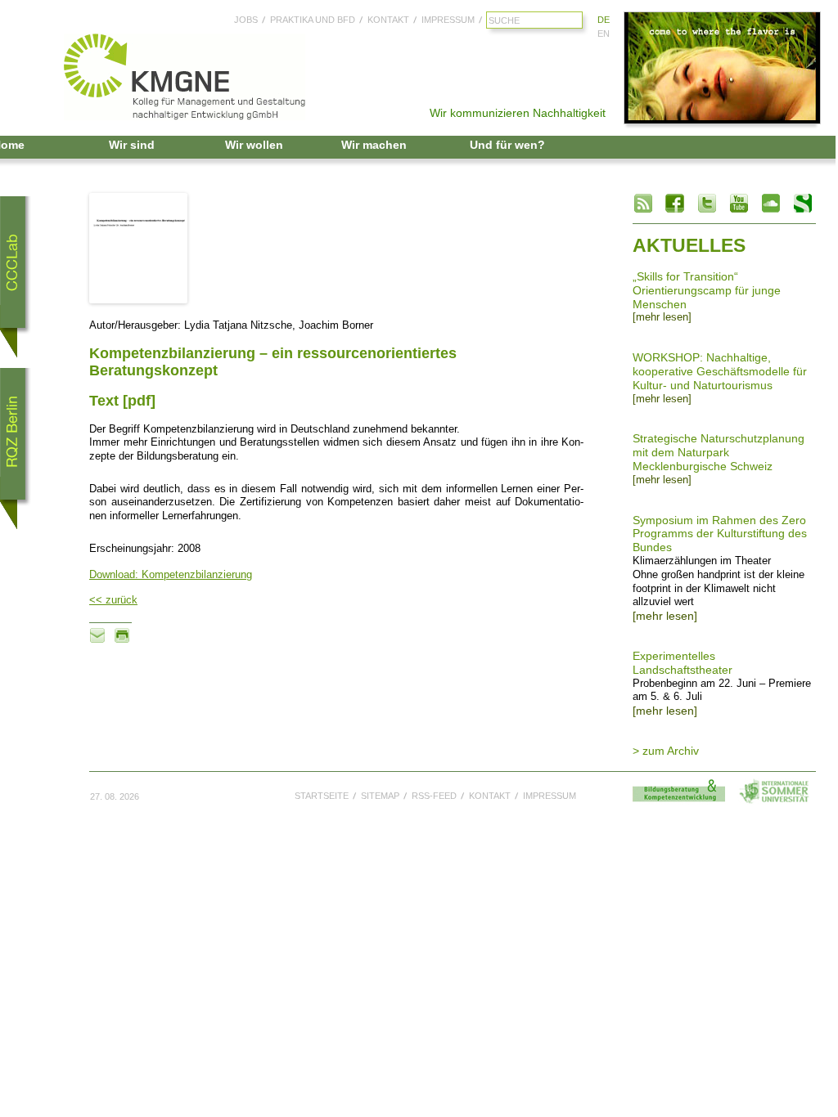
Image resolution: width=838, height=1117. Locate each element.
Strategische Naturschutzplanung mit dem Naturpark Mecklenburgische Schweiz (718, 452)
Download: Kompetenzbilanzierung (170, 575)
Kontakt (388, 20)
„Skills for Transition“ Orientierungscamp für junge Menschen (707, 290)
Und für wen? (507, 144)
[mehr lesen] (662, 317)
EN (603, 33)
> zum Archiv (666, 750)
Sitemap (380, 796)
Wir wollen (254, 144)
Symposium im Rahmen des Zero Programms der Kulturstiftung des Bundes (720, 534)
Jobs (246, 20)
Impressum (448, 20)
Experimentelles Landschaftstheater (682, 662)
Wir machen (374, 144)
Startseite (322, 796)
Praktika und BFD (312, 20)
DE (603, 20)
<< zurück (113, 600)
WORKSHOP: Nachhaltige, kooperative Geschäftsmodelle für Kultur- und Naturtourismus (720, 371)
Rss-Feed (434, 796)
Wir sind (132, 144)
